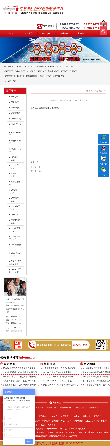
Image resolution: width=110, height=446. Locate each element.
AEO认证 (15, 214)
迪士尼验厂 (31, 71)
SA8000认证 (16, 119)
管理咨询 (64, 416)
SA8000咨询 (41, 66)
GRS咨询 (69, 66)
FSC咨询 (20, 76)
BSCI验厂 (19, 66)
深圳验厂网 (51, 407)
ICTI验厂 (60, 66)
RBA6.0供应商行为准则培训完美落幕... (20, 368)
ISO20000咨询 (45, 76)
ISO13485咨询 (9, 76)
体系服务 (64, 33)
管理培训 (35, 425)
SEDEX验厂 (29, 66)
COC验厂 (53, 416)
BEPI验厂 (15, 102)
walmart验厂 (90, 421)
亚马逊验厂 (41, 71)
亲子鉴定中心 (80, 407)
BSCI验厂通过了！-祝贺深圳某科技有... (20, 376)
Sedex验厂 (35, 421)
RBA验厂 (51, 66)
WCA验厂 (46, 421)
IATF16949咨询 (10, 81)
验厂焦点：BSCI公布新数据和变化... (59, 376)
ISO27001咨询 (58, 76)
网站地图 (81, 429)
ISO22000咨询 (32, 76)
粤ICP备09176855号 (68, 429)
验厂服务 (99, 91)
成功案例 (75, 416)
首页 (11, 33)
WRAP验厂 (8, 71)
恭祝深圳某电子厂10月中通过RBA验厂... (21, 385)
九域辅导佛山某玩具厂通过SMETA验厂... (21, 381)
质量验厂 (73, 71)
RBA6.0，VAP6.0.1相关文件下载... (58, 381)
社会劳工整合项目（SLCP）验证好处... (60, 368)
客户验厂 (82, 33)
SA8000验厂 (66, 421)
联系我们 (97, 416)
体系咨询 (39, 407)
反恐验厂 (64, 71)
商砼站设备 (93, 407)
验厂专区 (46, 33)
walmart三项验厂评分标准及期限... (58, 372)
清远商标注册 (65, 407)
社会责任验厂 (53, 71)
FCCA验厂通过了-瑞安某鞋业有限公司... (20, 372)
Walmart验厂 (20, 71)
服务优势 (86, 416)
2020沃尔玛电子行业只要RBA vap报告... (60, 385)
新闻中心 (29, 33)
